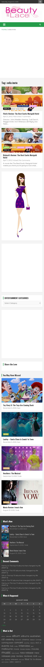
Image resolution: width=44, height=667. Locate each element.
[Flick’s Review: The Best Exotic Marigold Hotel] (22, 98)
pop (13, 656)
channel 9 (18, 639)
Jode (19, 476)
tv (31, 659)
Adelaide (8, 636)
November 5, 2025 (9, 408)
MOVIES (13, 106)
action (3, 636)
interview (24, 645)
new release (26, 652)
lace (18, 408)
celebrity (9, 639)
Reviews (21, 147)
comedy (38, 639)
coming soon (8, 643)
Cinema (6, 106)
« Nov (4, 625)
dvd (37, 643)
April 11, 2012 (7, 160)
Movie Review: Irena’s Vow (13, 507)
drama (32, 643)
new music (15, 653)
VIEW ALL (7, 108)
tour (27, 659)
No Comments (24, 160)
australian (35, 636)
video (11, 662)
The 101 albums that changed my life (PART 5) (24, 580)
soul (3, 659)
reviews (28, 656)
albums (25, 636)
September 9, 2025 (10, 476)
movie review (25, 649)
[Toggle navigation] (4, 24)
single (39, 656)
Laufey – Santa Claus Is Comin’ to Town (18, 439)
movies (35, 649)
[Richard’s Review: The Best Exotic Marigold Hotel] (22, 140)
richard (15, 160)
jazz (32, 646)
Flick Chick (17, 116)
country (26, 643)
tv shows (37, 659)
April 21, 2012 (7, 116)
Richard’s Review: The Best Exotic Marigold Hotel (20, 156)
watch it (18, 662)
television (14, 659)
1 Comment (26, 116)
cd (3, 639)
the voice (21, 659)
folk (11, 646)
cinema (25, 639)
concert (18, 642)
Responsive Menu (40, 1)
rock (35, 656)
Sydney (7, 659)
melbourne (7, 649)
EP (40, 643)
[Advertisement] (22, 53)
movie (16, 649)
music (6, 652)
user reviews (5, 662)
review (19, 656)
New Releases (23, 106)
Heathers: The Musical (11, 473)
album (16, 635)
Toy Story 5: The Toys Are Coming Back (18, 405)
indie (16, 646)
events (5, 646)
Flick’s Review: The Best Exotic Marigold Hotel (21, 113)
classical (32, 639)
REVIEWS (33, 106)
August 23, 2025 (8, 510)
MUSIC (6, 434)
